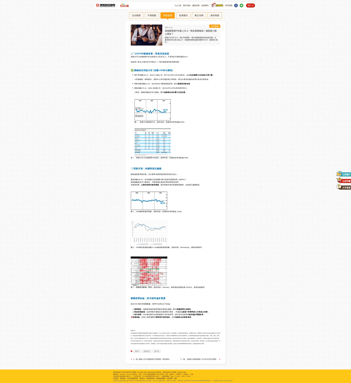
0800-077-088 (182, 372)
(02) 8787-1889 (142, 372)
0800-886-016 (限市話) (154, 372)
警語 (175, 378)
